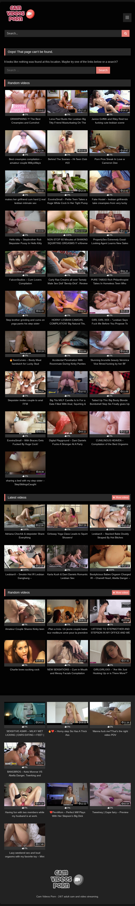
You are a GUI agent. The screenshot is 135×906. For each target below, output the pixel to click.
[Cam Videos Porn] (67, 15)
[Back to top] (124, 895)
